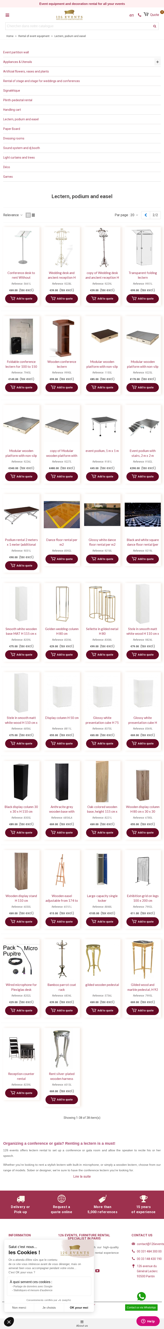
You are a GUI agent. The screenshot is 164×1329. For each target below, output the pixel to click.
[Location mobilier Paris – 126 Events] (69, 15)
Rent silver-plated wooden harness (62, 1076)
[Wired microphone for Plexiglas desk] (21, 959)
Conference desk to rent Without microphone (21, 277)
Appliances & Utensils (17, 62)
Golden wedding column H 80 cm (62, 631)
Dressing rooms (13, 138)
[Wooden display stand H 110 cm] (21, 870)
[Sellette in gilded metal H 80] (102, 603)
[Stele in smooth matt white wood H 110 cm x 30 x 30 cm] (143, 603)
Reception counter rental (21, 1076)
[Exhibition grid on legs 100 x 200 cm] (143, 870)
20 (132, 215)
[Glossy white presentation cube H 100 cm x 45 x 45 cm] (143, 692)
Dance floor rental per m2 (62, 542)
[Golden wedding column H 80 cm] (62, 603)
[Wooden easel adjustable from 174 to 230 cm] (62, 870)
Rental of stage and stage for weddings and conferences (41, 81)
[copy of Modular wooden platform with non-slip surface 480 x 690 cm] (62, 425)
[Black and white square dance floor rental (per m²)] (143, 514)
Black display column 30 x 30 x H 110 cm (21, 809)
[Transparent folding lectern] (143, 247)
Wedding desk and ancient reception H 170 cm (62, 277)
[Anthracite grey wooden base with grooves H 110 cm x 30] (62, 781)
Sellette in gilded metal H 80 (102, 631)
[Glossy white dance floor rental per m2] (102, 514)
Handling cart (12, 109)
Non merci (19, 1307)
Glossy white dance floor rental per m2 (102, 542)
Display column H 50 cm (62, 718)
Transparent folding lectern (143, 275)
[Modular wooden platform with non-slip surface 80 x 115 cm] (102, 336)
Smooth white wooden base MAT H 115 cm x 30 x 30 (21, 633)
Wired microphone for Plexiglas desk (21, 987)
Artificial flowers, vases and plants (26, 71)
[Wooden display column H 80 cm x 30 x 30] (143, 781)
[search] (154, 26)
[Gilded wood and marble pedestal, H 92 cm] (143, 959)
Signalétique (11, 90)
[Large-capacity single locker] (102, 870)
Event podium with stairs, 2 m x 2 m (143, 453)
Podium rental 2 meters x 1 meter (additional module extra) (21, 544)
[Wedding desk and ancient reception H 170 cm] (62, 247)
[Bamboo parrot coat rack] (62, 959)
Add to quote (24, 298)
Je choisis (49, 1307)
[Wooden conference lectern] (62, 336)
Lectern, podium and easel (21, 119)
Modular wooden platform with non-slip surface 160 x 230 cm (142, 366)
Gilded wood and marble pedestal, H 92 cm (142, 989)
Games (8, 176)
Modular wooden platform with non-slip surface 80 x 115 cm (102, 366)
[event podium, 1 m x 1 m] (102, 425)
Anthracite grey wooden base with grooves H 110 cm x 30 (61, 811)
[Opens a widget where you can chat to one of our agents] (148, 1321)
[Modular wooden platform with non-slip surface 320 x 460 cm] (21, 425)
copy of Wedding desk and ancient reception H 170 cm (102, 277)
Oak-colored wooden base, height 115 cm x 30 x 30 (102, 811)
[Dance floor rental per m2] (62, 514)
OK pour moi (79, 1307)
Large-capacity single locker (102, 898)
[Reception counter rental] (21, 1048)
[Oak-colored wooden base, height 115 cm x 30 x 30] (102, 781)
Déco (6, 167)
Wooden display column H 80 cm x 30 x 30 (143, 809)
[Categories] (7, 15)
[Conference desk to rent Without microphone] (21, 247)
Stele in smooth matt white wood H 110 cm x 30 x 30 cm (142, 633)
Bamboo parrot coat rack (61, 987)
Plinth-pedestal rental (17, 100)
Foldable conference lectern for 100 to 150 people (21, 366)
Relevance (11, 215)
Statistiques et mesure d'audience (33, 1290)
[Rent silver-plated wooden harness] (62, 1048)
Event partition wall (16, 52)
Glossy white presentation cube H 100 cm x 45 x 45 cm (142, 722)
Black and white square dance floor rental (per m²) (143, 544)
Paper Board (11, 129)
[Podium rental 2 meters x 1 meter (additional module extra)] (21, 514)
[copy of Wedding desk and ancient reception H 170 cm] (102, 247)
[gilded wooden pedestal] (102, 959)
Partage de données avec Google (33, 1286)
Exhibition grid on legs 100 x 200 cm (143, 898)
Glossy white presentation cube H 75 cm (102, 722)
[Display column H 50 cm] (62, 692)
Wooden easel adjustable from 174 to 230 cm (61, 900)
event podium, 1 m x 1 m (102, 451)
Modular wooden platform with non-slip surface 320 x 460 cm (21, 455)
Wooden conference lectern (61, 364)
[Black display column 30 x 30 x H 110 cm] (21, 781)
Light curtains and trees (19, 157)
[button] (9, 1322)
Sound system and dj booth (21, 148)
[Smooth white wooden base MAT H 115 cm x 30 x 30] (21, 603)
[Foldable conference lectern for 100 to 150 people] (21, 336)
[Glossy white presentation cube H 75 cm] (102, 692)
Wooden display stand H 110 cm (21, 898)
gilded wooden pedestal (102, 985)
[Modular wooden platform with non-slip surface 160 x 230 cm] (143, 336)
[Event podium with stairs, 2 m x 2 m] (143, 425)
